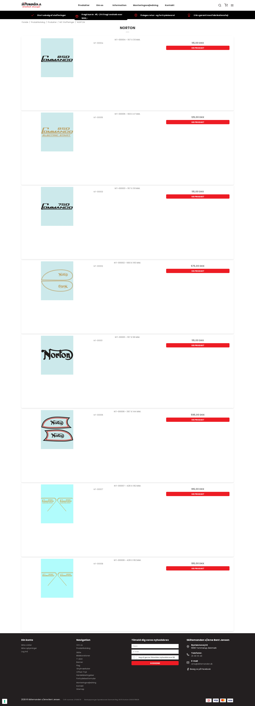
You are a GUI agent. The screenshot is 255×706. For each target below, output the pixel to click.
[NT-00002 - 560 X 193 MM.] (57, 295)
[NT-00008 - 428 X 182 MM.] (57, 592)
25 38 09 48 (196, 656)
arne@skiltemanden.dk (201, 664)
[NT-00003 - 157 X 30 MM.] (57, 221)
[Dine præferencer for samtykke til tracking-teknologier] (4, 701)
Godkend (155, 663)
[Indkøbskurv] (226, 5)
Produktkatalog (83, 648)
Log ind (24, 651)
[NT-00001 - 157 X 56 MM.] (57, 369)
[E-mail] (155, 651)
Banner (79, 662)
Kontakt (169, 5)
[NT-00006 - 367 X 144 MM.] (57, 444)
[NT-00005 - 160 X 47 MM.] (57, 146)
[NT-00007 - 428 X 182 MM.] (57, 518)
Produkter (84, 5)
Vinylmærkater (83, 668)
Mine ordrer (26, 645)
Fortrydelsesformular (86, 678)
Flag (78, 665)
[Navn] (155, 646)
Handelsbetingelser (85, 675)
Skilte (78, 652)
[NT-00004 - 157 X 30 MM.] (57, 72)
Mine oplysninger (29, 648)
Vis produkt (197, 48)
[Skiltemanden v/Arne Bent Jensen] (31, 5)
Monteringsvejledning (145, 5)
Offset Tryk (81, 672)
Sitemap (80, 689)
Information (119, 5)
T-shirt (79, 659)
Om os (99, 5)
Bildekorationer (83, 655)
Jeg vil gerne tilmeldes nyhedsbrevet (155, 657)
